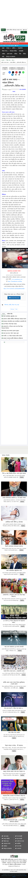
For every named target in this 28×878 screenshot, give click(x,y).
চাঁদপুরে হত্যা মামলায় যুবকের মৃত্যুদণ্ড (11, 331)
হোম (3, 60)
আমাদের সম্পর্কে (7, 843)
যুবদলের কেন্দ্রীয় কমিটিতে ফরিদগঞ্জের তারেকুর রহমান (14, 319)
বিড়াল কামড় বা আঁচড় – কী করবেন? (14, 745)
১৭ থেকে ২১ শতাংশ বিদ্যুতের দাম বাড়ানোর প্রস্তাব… (14, 621)
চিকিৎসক (6, 305)
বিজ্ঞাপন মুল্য (6, 841)
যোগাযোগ (19, 848)
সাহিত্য (15, 54)
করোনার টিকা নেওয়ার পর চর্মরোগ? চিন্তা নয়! (14, 796)
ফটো (13, 45)
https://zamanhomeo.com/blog (15, 281)
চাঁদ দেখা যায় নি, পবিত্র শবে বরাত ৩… (14, 708)
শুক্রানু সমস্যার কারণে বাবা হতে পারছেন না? (14, 771)
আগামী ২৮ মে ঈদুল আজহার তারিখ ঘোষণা (12, 336)
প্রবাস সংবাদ (9, 54)
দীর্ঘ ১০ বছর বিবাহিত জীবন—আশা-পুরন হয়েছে (14, 473)
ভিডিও (17, 45)
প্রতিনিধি (18, 843)
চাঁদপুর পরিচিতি (3, 45)
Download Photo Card (14, 297)
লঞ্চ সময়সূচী (8, 45)
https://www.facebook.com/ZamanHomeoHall (14, 288)
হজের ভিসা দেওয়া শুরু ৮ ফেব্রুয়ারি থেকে (14, 671)
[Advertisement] (14, 14)
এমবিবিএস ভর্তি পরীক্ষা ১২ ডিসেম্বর (14, 522)
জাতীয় (13, 48)
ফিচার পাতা (4, 51)
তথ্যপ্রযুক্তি (21, 51)
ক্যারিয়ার (5, 846)
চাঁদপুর (8, 48)
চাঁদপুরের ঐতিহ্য (13, 51)
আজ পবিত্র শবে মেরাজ (14, 732)
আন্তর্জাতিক (20, 48)
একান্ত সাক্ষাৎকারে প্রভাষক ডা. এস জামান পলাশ (14, 498)
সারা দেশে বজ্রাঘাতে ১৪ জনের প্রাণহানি (14, 647)
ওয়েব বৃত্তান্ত (6, 836)
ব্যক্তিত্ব (3, 54)
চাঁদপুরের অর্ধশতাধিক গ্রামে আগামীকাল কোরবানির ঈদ (14, 321)
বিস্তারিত (21, 477)
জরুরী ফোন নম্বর (20, 841)
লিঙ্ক (20, 54)
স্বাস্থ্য (13, 60)
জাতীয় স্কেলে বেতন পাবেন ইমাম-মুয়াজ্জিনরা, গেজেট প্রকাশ (14, 683)
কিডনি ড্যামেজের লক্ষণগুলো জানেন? (14, 546)
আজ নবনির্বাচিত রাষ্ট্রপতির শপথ (10, 316)
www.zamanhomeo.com (17, 279)
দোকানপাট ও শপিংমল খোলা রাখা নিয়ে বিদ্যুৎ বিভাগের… (14, 595)
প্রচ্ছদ (3, 48)
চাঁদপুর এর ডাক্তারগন (10, 56)
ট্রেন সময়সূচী (19, 838)
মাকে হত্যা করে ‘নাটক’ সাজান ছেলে (11, 333)
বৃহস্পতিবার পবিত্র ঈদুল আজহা (10, 324)
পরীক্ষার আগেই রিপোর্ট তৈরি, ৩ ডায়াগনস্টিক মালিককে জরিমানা (14, 821)
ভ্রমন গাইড (19, 846)
